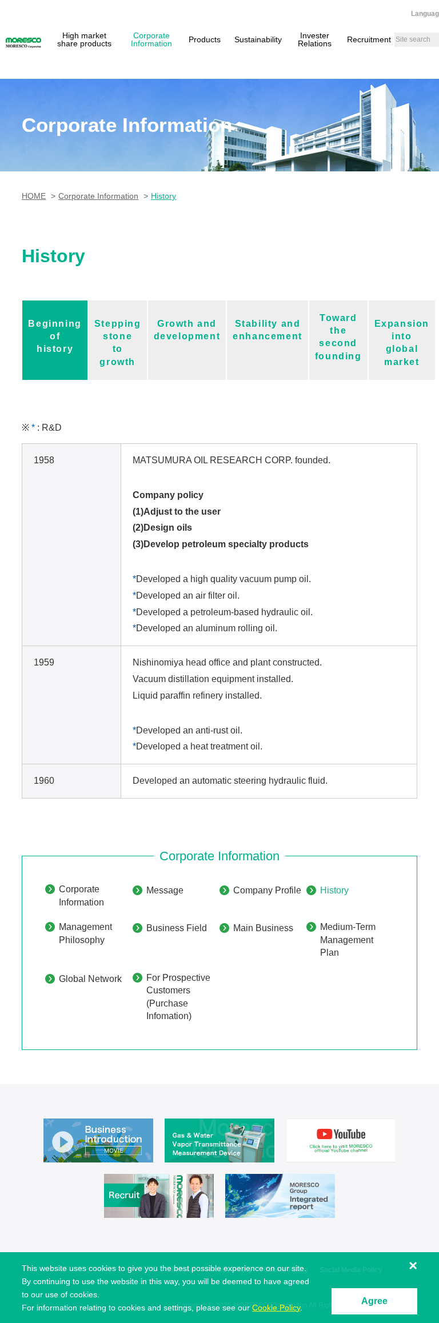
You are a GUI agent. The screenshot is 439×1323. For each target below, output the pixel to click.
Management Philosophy (85, 933)
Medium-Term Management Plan (348, 939)
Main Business (263, 928)
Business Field (176, 928)
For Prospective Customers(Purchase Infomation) (178, 997)
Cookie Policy (276, 1307)
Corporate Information (81, 895)
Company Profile (267, 890)
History (334, 890)
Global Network (90, 979)
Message (164, 890)
